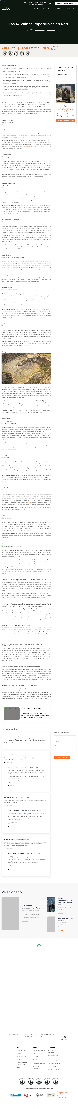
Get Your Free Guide (53, 569)
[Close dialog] (67, 537)
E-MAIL (43, 560)
